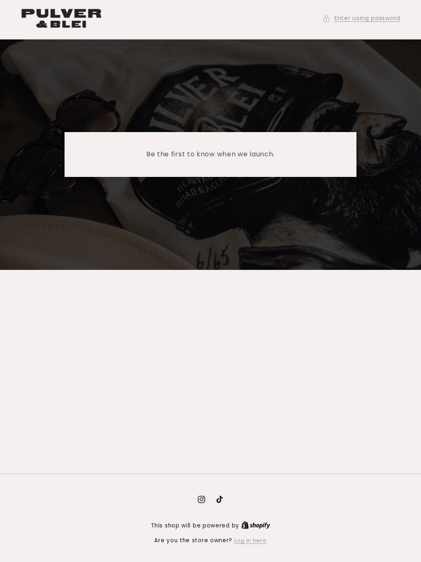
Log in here (250, 540)
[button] (361, 18)
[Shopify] (255, 525)
